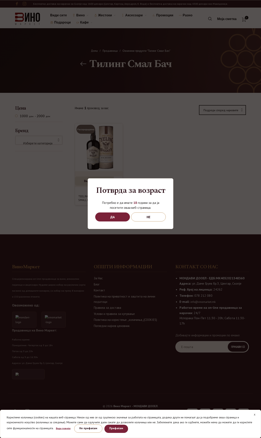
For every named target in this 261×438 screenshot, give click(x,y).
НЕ (148, 217)
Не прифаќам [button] (88, 428)
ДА (112, 217)
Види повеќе (63, 428)
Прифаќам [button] (116, 428)
